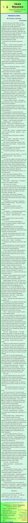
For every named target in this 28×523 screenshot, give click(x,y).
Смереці (11, 521)
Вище (14, 499)
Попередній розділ (7, 499)
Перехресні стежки (14, 15)
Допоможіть (21, 505)
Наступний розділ (21, 499)
